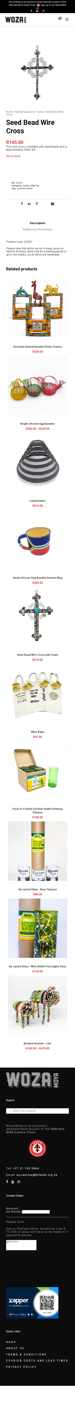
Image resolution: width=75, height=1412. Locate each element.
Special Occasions (25, 111)
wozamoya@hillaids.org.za (36, 1175)
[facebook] (31, 11)
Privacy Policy (21, 1367)
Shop (11, 1342)
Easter (40, 111)
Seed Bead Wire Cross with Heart (37, 654)
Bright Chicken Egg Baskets (37, 423)
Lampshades (38, 500)
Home (9, 111)
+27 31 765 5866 (26, 1168)
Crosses (21, 188)
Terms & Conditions (26, 1354)
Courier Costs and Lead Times (37, 1360)
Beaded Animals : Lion (37, 1043)
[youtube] (37, 11)
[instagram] (43, 11)
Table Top (34, 185)
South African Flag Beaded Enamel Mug (37, 577)
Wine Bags (37, 731)
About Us (15, 1348)
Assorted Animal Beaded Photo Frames (37, 346)
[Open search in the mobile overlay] (37, 1111)
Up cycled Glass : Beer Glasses (37, 889)
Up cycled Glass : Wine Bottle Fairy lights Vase (37, 966)
